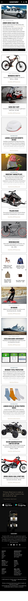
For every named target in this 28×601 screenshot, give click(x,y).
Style (3, 553)
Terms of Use (17, 570)
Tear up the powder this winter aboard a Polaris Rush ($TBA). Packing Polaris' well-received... (14, 213)
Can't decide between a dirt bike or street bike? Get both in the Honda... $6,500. (14, 478)
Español (16, 561)
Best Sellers (17, 553)
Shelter (4, 555)
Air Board (14, 307)
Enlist (3, 573)
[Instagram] (16, 544)
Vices (3, 556)
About (3, 570)
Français (16, 562)
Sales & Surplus (18, 555)
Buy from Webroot (14, 382)
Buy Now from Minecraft (14, 186)
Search (21, 1)
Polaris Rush (14, 211)
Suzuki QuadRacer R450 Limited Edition (14, 443)
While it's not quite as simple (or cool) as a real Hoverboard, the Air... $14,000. (14, 310)
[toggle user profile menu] (24, 2)
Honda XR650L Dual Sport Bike (14, 476)
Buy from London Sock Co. (14, 418)
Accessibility (17, 572)
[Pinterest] (19, 544)
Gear (4, 20)
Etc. (3, 558)
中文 (15, 566)
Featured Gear (14, 135)
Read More (10, 81)
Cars (3, 554)
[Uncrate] (14, 2)
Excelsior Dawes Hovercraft (14, 339)
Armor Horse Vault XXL (11, 23)
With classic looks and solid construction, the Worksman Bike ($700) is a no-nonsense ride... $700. (14, 245)
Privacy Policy (17, 571)
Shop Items (17, 81)
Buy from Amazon (14, 150)
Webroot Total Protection (14, 370)
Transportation (9, 20)
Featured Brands (18, 554)
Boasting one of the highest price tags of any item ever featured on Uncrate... (14, 341)
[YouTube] (11, 544)
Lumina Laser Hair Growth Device (14, 139)
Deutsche (16, 564)
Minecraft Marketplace (14, 174)
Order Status (5, 561)
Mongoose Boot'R (14, 76)
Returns (4, 564)
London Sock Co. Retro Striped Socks (14, 407)
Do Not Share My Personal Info (18, 574)
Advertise (4, 571)
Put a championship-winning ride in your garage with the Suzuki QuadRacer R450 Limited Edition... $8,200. (14, 447)
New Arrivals (17, 552)
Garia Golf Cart (14, 107)
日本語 (15, 565)
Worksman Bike (14, 242)
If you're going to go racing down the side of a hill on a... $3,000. (14, 78)
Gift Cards (16, 556)
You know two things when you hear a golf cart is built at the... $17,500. (14, 109)
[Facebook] (14, 544)
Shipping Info (5, 565)
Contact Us (4, 562)
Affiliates (4, 572)
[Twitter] (8, 544)
